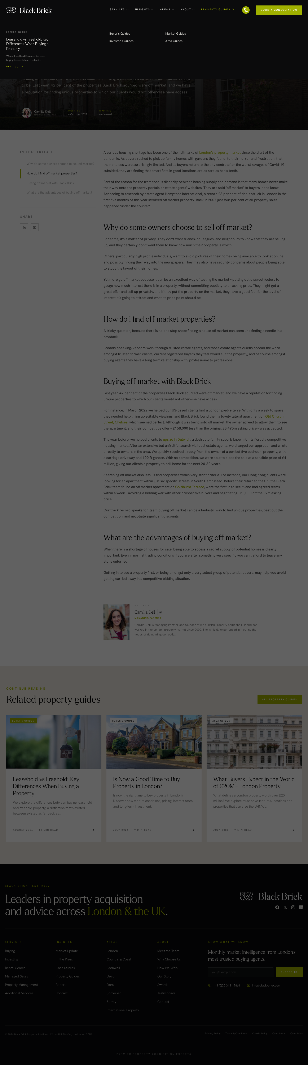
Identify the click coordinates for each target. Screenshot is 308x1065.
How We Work (167, 968)
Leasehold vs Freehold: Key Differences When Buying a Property (27, 44)
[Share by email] (35, 227)
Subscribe (289, 972)
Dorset (111, 984)
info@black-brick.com (266, 985)
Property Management (21, 984)
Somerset (114, 993)
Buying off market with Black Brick (50, 183)
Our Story (164, 976)
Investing (11, 959)
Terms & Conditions (236, 1033)
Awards (162, 984)
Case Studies (65, 968)
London (112, 951)
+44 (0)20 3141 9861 (226, 985)
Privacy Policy (212, 1033)
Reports (61, 984)
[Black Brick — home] (29, 10)
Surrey (111, 1002)
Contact (163, 1002)
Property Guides (68, 976)
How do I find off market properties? (52, 173)
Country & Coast (119, 959)
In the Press (64, 959)
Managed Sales (16, 976)
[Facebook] (277, 907)
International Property (123, 1010)
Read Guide (14, 66)
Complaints (296, 1033)
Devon (111, 976)
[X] (285, 907)
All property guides (279, 699)
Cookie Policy (259, 1033)
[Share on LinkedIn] (24, 227)
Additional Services (19, 993)
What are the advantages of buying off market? (59, 192)
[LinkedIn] (301, 907)
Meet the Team (168, 951)
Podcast (61, 993)
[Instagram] (293, 907)
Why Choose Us (169, 959)
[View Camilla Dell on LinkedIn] (161, 612)
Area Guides (173, 41)
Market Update (67, 951)
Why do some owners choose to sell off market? (60, 164)
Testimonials (166, 993)
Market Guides (175, 33)
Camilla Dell (145, 612)
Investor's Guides (121, 41)
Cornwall (113, 968)
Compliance (278, 1033)
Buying (10, 951)
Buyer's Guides (119, 33)
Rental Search (15, 968)
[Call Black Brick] (246, 10)
